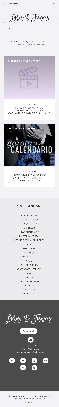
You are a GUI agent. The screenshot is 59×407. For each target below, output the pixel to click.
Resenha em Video (19, 61)
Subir (30, 402)
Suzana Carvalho (35, 398)
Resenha (30, 128)
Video (37, 61)
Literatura (15, 128)
